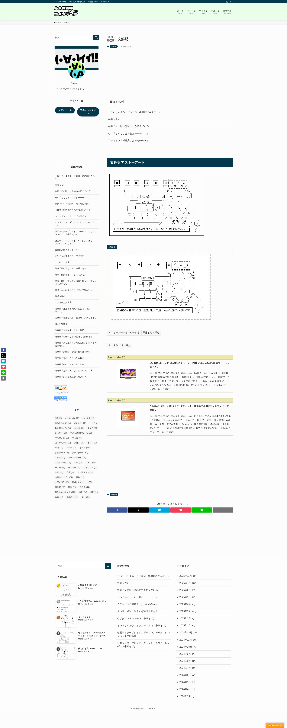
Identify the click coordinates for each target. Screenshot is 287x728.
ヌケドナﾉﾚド (63, 462)
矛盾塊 (85, 487)
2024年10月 (187, 646)
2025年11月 (187, 576)
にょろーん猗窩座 (63, 302)
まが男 (92, 428)
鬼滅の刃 (72, 497)
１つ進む (126, 345)
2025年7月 (187, 583)
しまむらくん (63, 428)
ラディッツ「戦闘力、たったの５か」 (128, 140)
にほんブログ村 (61, 392)
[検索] (231, 1)
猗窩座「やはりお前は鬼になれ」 (70, 364)
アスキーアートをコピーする (123, 332)
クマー (71, 448)
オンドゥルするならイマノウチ (69, 256)
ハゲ (78, 462)
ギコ (59, 448)
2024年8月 (187, 661)
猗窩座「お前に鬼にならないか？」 (71, 377)
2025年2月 (186, 618)
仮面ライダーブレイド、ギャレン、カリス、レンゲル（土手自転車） (76, 233)
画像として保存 (151, 332)
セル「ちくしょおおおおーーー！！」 (128, 133)
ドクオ (60, 457)
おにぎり (88, 418)
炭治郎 (60, 487)
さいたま (80, 423)
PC (58, 418)
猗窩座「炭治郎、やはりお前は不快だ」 (74, 352)
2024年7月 (187, 668)
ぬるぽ (79, 428)
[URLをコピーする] (223, 510)
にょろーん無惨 (62, 262)
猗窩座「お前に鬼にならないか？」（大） (75, 370)
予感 (70, 472)
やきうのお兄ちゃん (81, 433)
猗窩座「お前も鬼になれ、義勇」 (70, 330)
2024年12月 (188, 632)
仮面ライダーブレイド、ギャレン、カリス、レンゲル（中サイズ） (76, 242)
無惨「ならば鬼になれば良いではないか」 (75, 290)
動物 (80, 477)
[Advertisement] (170, 74)
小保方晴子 (62, 482)
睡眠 (72, 487)
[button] (117, 510)
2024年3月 (186, 696)
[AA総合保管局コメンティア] (66, 12)
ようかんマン (63, 443)
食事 (59, 497)
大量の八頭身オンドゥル (66, 250)
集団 (94, 492)
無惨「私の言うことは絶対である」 (71, 268)
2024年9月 (186, 654)
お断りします (63, 423)
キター (92, 443)
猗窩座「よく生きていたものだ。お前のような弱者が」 (76, 344)
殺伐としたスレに (82, 482)
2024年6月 (187, 675)
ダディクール (80, 453)
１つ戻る (113, 345)
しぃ (93, 423)
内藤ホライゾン (64, 477)
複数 (83, 492)
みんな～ (61, 433)
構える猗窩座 (61, 324)
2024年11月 (188, 639)
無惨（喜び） (61, 296)
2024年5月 (187, 682)
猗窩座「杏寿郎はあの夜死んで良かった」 (75, 336)
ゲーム (85, 448)
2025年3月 (187, 611)
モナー (60, 467)
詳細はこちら (186, 373)
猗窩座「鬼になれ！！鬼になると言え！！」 (76, 318)
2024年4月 (187, 689)
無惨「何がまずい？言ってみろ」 (70, 274)
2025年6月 (187, 590)
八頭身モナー (85, 472)
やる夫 (77, 438)
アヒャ (79, 443)
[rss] (227, 1)
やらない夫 (62, 438)
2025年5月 (187, 597)
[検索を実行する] (96, 37)
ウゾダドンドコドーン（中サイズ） (71, 216)
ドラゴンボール (77, 457)
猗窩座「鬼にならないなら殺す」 (70, 358)
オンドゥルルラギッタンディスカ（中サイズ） (75, 224)
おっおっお (72, 418)
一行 (59, 472)
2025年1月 (187, 625)
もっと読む (164, 389)
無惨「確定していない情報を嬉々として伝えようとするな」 (76, 282)
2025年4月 (187, 604)
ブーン (91, 462)
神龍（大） (114, 119)
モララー (74, 467)
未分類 (113, 46)
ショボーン (62, 453)
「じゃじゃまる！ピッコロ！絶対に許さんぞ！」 (134, 112)
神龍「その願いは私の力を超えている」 (129, 126)
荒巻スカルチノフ (65, 492)
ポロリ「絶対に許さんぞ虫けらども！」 (74, 210)
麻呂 (86, 497)
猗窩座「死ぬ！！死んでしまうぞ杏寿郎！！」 (72, 310)
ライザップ (90, 467)
